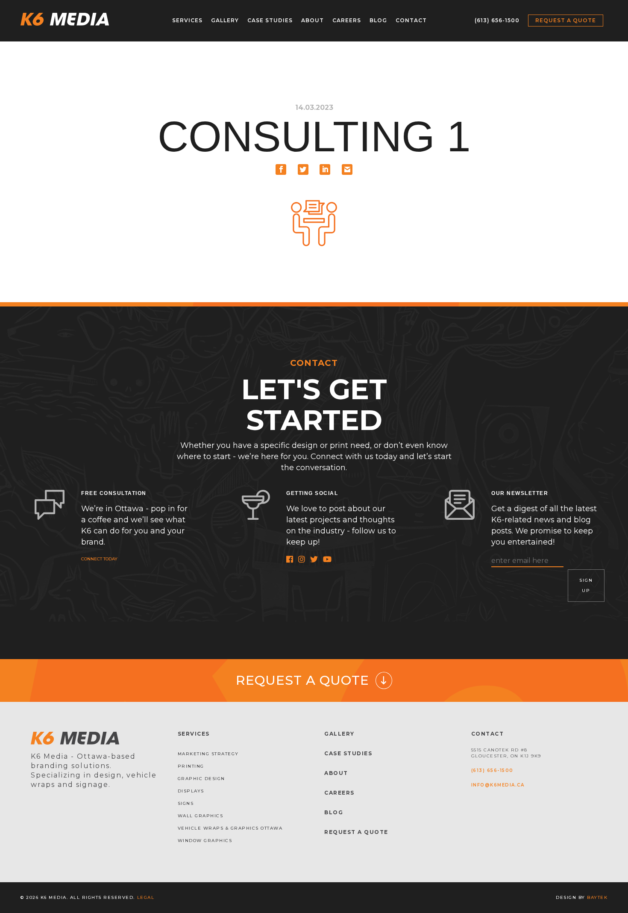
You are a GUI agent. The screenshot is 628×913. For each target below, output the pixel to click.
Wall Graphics (200, 816)
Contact (411, 20)
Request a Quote (565, 20)
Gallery (225, 20)
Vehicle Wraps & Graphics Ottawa (230, 828)
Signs (186, 803)
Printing (191, 766)
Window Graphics (205, 840)
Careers (346, 20)
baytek (597, 897)
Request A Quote (356, 832)
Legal (146, 897)
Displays (191, 791)
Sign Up (586, 585)
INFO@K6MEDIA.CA (498, 785)
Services (187, 20)
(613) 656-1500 (497, 20)
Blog (378, 20)
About (312, 20)
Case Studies (270, 20)
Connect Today (99, 559)
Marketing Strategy (208, 754)
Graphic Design (201, 778)
